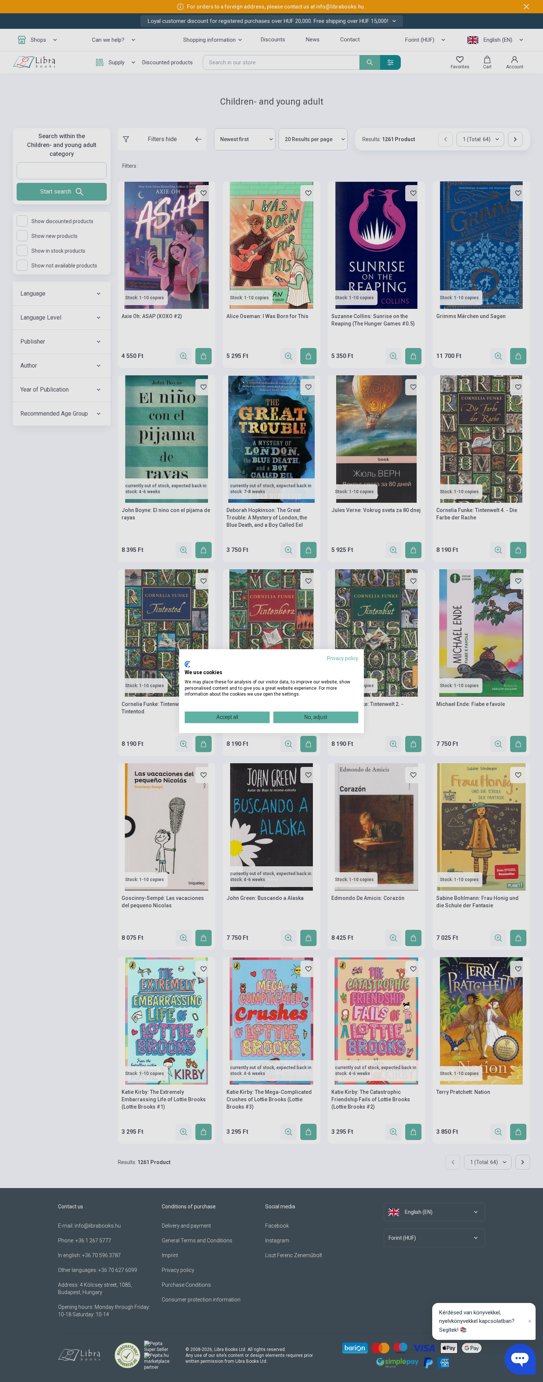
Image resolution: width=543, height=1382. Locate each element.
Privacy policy (342, 658)
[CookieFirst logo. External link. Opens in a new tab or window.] (187, 664)
